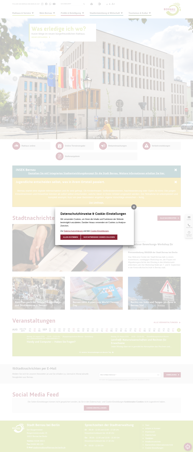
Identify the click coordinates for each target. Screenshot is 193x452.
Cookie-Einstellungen (100, 231)
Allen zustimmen (70, 237)
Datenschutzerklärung (73, 231)
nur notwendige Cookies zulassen (99, 237)
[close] (134, 207)
